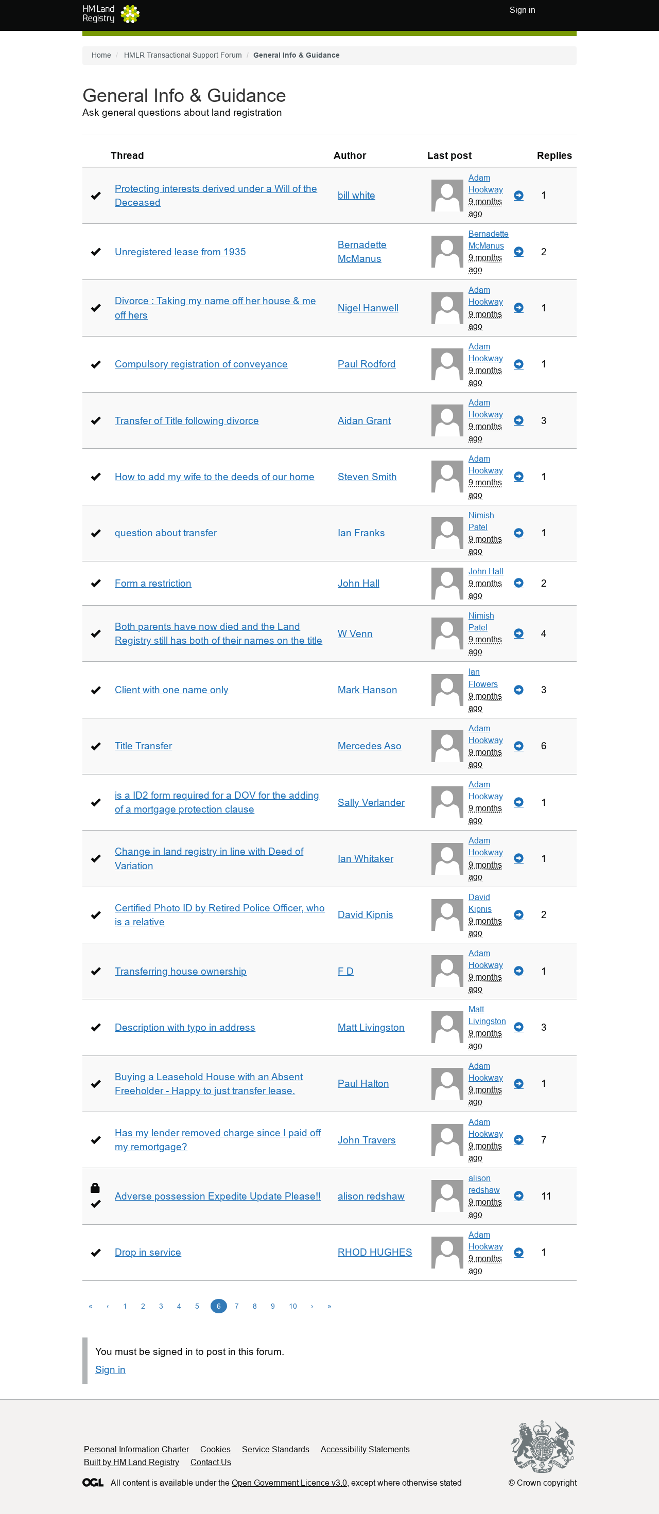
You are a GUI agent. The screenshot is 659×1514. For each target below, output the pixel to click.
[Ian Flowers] (447, 690)
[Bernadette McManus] (447, 252)
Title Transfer (143, 746)
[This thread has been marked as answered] (95, 195)
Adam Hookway (486, 183)
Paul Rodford (367, 364)
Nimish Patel (481, 521)
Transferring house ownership (181, 971)
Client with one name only (172, 689)
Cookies (215, 1449)
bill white (356, 195)
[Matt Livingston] (447, 1027)
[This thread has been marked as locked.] (95, 1188)
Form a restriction (153, 583)
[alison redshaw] (447, 1196)
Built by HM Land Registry (131, 1462)
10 (293, 1306)
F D (346, 971)
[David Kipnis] (447, 915)
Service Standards (275, 1449)
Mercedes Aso (370, 746)
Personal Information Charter (136, 1449)
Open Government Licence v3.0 (289, 1482)
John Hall (358, 583)
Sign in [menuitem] (522, 10)
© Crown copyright (543, 1482)
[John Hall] (447, 584)
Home (101, 55)
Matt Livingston (371, 1027)
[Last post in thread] (519, 195)
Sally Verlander (371, 802)
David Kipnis (365, 914)
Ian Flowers (483, 677)
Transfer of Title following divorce (187, 420)
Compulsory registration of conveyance (201, 364)
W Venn (355, 633)
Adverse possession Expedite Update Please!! (218, 1196)
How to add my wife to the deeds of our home (215, 476)
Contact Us (210, 1462)
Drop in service (148, 1252)
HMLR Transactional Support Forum (183, 55)
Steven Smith (367, 476)
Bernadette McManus (489, 239)
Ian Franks (361, 532)
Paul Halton (363, 1083)
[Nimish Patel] (447, 533)
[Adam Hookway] (447, 196)
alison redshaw (371, 1196)
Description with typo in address (185, 1027)
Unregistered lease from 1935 (180, 252)
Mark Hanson (367, 689)
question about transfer (166, 532)
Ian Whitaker (365, 858)
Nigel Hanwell (368, 308)
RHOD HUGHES (375, 1252)
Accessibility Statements (365, 1449)
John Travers (367, 1140)
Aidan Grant (364, 420)
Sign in (110, 1369)
